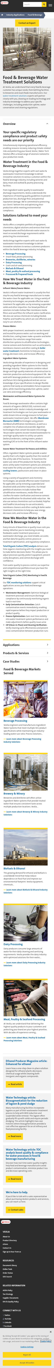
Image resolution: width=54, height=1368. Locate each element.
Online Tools (7, 1269)
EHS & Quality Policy (11, 1301)
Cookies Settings (27, 1347)
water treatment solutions (15, 95)
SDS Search (7, 1277)
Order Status (8, 1273)
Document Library (10, 1265)
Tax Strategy (8, 1294)
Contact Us (7, 1248)
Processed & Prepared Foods (19, 274)
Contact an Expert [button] (27, 22)
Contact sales (17, 1209)
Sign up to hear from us (12, 1252)
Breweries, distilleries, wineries (20, 259)
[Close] (51, 1332)
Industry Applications (15, 15)
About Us (6, 1236)
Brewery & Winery (14, 793)
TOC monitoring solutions (19, 582)
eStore (5, 1244)
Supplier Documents (10, 1298)
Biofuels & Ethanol (15, 268)
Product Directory (10, 1240)
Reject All (27, 1355)
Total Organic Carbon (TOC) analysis (20, 546)
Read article (16, 1084)
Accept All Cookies (27, 1363)
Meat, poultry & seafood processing (23, 271)
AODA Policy (7, 1290)
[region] (27, 1348)
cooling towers (10, 470)
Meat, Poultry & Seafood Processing (24, 1019)
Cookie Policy (46, 1341)
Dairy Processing (14, 262)
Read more (16, 1136)
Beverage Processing (15, 253)
